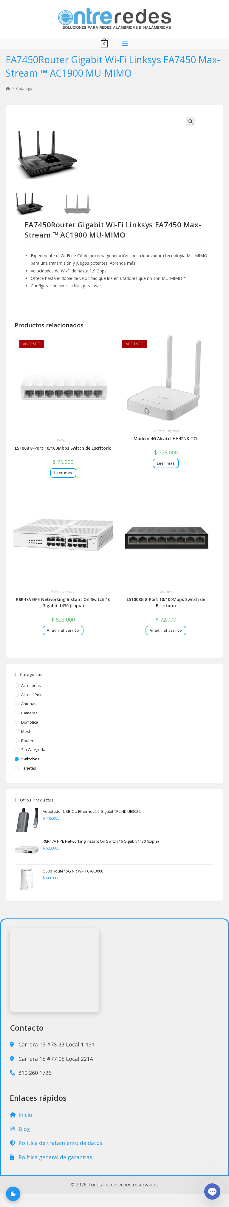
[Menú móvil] (125, 43)
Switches (63, 440)
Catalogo (24, 88)
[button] (190, 121)
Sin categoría (33, 749)
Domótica (29, 722)
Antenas (28, 703)
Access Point (32, 694)
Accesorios (31, 685)
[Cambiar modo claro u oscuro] (13, 1194)
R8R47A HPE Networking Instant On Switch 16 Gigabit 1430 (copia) (63, 602)
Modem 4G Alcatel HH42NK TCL (166, 438)
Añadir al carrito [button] (63, 630)
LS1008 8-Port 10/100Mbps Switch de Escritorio (63, 448)
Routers (158, 431)
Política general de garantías (54, 1157)
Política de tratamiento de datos (59, 1142)
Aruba (70, 591)
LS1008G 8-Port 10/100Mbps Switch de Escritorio (166, 602)
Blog (23, 1128)
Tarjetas (28, 768)
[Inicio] (8, 88)
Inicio (24, 1114)
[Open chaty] (212, 1191)
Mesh (26, 731)
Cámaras (29, 713)
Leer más (63, 472)
